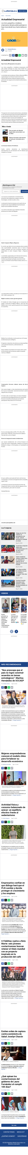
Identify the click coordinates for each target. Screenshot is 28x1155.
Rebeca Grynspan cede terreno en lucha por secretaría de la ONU (17, 139)
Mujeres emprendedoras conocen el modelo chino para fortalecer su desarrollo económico (13, 757)
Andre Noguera (6, 818)
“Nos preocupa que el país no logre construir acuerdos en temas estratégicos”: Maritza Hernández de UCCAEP (12, 675)
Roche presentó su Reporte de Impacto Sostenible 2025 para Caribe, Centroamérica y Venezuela (5, 621)
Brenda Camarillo (6, 959)
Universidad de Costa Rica (8, 792)
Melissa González (7, 764)
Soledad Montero (12, 49)
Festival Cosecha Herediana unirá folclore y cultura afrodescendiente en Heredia (21, 583)
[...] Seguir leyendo (16, 720)
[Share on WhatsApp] (19, 55)
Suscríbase (22, 1136)
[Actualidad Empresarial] (14, 39)
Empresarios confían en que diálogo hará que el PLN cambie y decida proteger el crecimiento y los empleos (13, 888)
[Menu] (3, 11)
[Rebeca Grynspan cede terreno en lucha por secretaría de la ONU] (5, 139)
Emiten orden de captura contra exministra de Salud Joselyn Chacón (13, 1034)
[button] (22, 11)
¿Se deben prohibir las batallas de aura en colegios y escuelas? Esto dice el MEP (21, 572)
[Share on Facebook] (13, 55)
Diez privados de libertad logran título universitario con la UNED (17, 132)
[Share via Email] (22, 55)
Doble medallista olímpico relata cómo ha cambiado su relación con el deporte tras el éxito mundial (21, 560)
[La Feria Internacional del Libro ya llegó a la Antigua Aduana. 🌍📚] (15, 605)
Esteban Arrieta (6, 683)
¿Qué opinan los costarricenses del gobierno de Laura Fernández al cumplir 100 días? (11, 1081)
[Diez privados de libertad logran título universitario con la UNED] (5, 132)
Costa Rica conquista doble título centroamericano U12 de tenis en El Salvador (21, 549)
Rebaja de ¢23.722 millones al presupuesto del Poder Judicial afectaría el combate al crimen (21, 537)
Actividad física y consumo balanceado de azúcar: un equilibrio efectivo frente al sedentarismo (13, 809)
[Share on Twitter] (16, 55)
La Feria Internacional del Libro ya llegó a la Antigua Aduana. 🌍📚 (15, 618)
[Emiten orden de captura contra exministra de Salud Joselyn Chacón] (13, 1053)
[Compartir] (26, 55)
